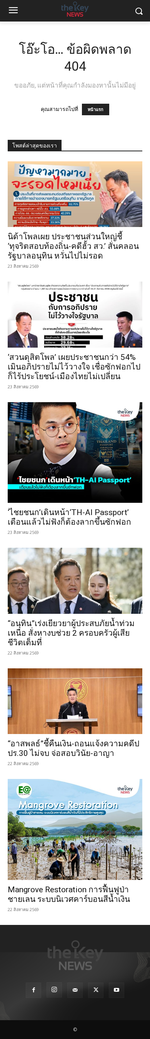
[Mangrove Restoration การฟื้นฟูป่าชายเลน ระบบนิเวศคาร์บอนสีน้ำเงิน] (75, 829)
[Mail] (75, 990)
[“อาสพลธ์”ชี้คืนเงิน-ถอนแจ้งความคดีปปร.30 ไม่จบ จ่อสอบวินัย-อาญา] (75, 701)
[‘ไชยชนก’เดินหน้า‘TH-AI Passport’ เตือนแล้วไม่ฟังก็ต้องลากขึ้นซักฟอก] (75, 452)
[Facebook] (33, 990)
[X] (95, 990)
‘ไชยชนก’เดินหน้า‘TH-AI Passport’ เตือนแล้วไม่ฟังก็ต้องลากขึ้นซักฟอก (69, 517)
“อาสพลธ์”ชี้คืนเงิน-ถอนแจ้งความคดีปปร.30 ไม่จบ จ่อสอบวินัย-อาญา (73, 748)
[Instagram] (54, 990)
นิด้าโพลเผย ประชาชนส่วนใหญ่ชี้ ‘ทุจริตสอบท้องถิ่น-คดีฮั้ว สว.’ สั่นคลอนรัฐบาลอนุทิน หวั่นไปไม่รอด (73, 246)
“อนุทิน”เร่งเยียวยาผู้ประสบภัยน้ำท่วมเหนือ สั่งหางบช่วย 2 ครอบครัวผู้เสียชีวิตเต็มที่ (71, 633)
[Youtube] (116, 990)
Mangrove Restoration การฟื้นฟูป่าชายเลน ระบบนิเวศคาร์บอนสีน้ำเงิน (69, 894)
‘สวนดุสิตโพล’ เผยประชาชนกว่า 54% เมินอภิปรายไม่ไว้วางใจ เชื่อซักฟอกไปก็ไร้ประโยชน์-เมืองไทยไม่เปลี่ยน (74, 367)
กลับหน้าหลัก (78, 1018)
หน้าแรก (95, 109)
